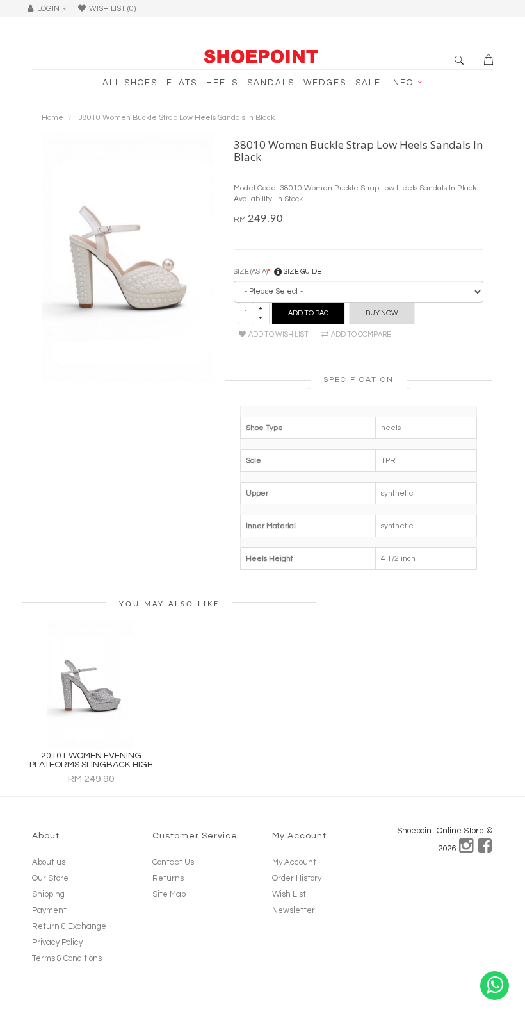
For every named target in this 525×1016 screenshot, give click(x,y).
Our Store (50, 878)
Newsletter (293, 910)
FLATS (181, 82)
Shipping (48, 894)
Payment (49, 910)
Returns (168, 878)
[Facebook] (484, 848)
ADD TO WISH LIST (277, 334)
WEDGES (324, 82)
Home (52, 117)
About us (48, 862)
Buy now (382, 313)
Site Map (169, 894)
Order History (296, 878)
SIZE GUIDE (301, 271)
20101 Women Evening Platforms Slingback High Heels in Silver (91, 764)
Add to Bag (308, 313)
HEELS (222, 82)
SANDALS (271, 82)
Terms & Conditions (67, 958)
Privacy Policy (57, 942)
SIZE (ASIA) (251, 271)
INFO (403, 82)
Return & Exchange (69, 926)
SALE (368, 82)
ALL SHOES (130, 82)
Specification (358, 380)
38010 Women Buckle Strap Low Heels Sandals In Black (176, 117)
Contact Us (173, 862)
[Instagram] (467, 848)
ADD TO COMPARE (359, 334)
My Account (294, 862)
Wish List (289, 894)
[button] (50, 8)
